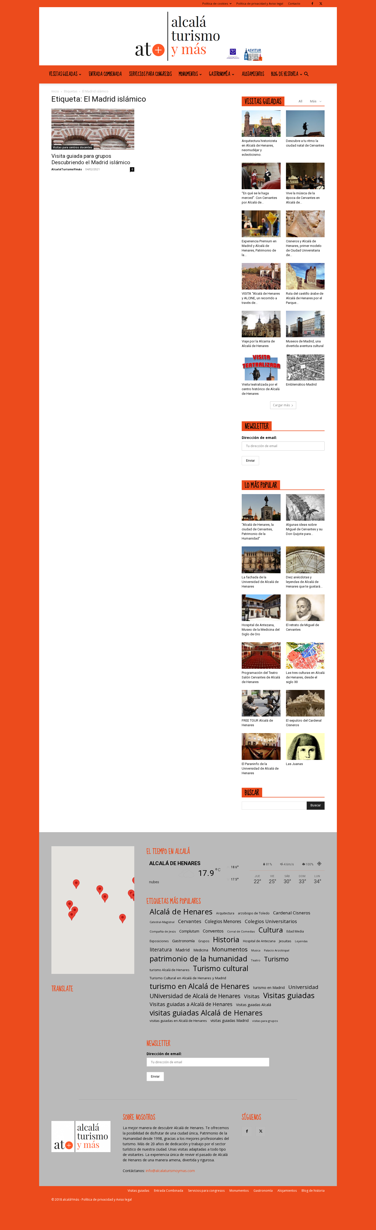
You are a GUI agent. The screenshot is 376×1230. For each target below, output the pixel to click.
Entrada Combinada (105, 74)
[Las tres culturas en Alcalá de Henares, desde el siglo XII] (305, 655)
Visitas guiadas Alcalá (253, 1004)
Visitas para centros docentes (72, 147)
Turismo (276, 959)
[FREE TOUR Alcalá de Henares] (261, 703)
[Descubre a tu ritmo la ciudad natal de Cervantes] (305, 123)
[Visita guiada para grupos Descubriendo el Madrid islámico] (92, 129)
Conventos (213, 931)
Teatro (255, 960)
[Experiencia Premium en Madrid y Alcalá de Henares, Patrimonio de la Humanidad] (261, 223)
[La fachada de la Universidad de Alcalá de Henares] (261, 559)
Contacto (294, 3)
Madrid (182, 949)
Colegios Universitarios (271, 921)
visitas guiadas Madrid (230, 1020)
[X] (321, 3)
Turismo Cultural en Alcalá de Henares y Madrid (188, 978)
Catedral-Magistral (162, 922)
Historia (226, 939)
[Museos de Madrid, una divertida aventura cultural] (305, 324)
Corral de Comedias (241, 931)
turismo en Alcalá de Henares (199, 986)
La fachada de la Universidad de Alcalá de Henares (260, 581)
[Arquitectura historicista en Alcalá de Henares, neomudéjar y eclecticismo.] (261, 123)
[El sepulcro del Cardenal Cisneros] (305, 703)
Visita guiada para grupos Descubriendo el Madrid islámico (90, 159)
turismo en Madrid (269, 987)
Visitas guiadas (63, 74)
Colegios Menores (223, 921)
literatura (161, 949)
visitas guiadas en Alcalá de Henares (178, 1020)
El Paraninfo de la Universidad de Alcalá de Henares (260, 768)
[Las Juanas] (305, 746)
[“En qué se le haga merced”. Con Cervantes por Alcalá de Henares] (261, 176)
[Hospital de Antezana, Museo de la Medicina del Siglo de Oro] (261, 607)
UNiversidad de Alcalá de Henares (195, 996)
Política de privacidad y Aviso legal (259, 3)
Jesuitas (285, 941)
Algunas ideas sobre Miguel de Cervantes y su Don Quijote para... (304, 529)
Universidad (303, 987)
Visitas (252, 996)
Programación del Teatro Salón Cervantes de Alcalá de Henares (261, 677)
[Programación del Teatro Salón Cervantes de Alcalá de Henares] (261, 655)
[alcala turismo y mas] (188, 36)
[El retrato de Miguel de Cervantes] (305, 607)
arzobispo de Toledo (254, 913)
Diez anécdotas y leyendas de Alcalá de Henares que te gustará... (304, 581)
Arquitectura (225, 913)
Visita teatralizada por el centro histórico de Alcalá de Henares (261, 389)
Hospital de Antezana (259, 941)
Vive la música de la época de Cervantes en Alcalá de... (303, 197)
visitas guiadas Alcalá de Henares (206, 1012)
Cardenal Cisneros (291, 912)
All (300, 101)
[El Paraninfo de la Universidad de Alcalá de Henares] (261, 746)
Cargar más (281, 405)
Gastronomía (219, 74)
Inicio (55, 91)
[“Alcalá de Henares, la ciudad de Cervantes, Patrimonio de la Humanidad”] (261, 507)
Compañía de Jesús (163, 931)
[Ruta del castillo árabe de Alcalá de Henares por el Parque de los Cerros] (305, 276)
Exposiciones (159, 941)
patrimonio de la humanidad (198, 958)
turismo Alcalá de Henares (169, 970)
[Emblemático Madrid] (305, 367)
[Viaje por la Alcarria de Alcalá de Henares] (261, 324)
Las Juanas (294, 764)
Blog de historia (284, 74)
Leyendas (301, 941)
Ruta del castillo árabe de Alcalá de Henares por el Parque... (304, 298)
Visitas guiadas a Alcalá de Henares (191, 1004)
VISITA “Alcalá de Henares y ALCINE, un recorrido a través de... (261, 298)
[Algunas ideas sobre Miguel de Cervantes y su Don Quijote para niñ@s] (305, 507)
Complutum (189, 931)
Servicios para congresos (150, 74)
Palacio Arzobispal (276, 950)
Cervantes (189, 921)
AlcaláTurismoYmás (66, 169)
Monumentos (188, 74)
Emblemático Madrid (301, 384)
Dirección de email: (259, 437)
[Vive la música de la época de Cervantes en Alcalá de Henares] (305, 176)
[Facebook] (312, 3)
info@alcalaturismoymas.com (170, 1170)
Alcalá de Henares (181, 911)
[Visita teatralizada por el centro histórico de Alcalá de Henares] (261, 367)
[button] (306, 74)
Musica (255, 950)
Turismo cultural (220, 968)
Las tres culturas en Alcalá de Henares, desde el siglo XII (305, 677)
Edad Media (295, 931)
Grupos (203, 941)
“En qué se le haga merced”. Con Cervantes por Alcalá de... (259, 197)
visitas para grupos (265, 1021)
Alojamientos (253, 74)
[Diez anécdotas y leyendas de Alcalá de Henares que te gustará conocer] (305, 559)
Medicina (200, 950)
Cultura (270, 930)
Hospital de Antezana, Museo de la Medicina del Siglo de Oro (261, 629)
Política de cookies (215, 3)
